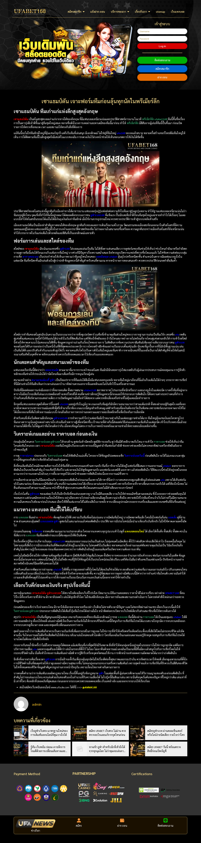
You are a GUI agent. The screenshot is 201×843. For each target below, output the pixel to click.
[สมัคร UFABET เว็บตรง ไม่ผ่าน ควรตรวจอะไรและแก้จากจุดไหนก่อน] (79, 732)
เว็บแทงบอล (177, 11)
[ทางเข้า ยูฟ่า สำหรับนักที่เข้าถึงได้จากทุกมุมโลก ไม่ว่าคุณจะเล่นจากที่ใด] (79, 749)
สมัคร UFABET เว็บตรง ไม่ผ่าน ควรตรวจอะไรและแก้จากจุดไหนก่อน (107, 732)
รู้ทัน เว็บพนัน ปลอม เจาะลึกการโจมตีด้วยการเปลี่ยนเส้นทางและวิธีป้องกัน (49, 749)
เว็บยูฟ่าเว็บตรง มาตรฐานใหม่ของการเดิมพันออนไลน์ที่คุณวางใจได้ (49, 732)
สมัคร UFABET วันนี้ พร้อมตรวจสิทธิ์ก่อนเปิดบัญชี (164, 749)
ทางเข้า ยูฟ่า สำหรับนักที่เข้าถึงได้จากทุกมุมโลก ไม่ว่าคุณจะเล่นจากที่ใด (107, 749)
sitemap (160, 11)
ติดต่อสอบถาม (162, 60)
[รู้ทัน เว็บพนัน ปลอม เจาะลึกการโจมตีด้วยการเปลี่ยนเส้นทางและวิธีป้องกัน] (21, 749)
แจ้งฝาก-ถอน (97, 11)
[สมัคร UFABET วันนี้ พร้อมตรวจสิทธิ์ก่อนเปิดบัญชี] (137, 749)
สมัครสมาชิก (74, 11)
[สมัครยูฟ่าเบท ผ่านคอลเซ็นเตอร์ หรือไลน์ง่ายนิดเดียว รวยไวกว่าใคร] (137, 732)
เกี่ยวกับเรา (141, 11)
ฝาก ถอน (162, 77)
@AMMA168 (89, 687)
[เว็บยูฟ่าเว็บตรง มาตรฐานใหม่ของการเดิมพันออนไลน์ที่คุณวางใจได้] (21, 732)
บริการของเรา (118, 11)
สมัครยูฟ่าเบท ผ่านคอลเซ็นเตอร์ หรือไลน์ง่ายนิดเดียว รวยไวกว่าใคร (166, 732)
